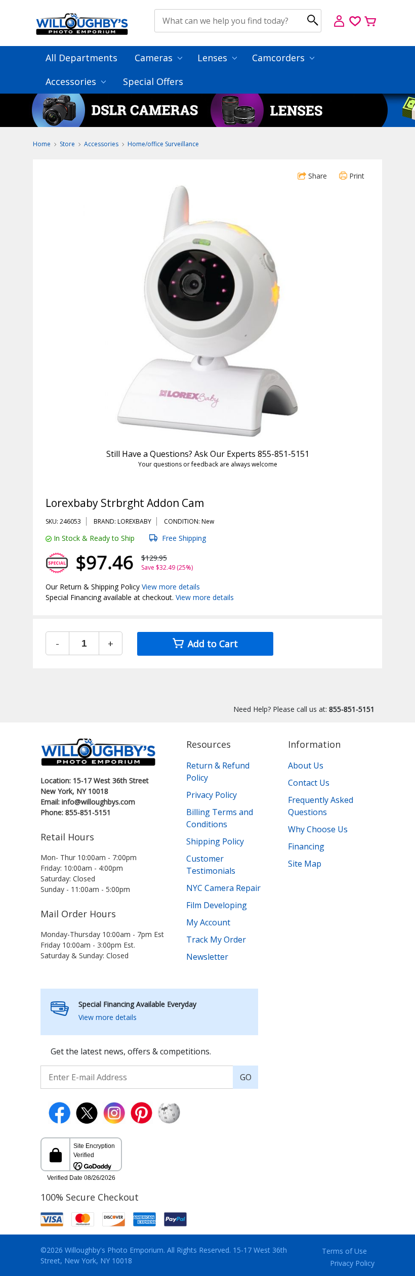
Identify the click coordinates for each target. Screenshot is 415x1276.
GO (246, 1077)
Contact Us (308, 782)
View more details (171, 586)
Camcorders (279, 58)
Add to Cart (211, 643)
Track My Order (216, 939)
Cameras (155, 58)
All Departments (81, 58)
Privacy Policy (211, 794)
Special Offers (153, 81)
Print (355, 176)
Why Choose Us (318, 829)
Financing (306, 846)
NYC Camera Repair (223, 888)
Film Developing (216, 905)
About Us (305, 765)
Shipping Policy (215, 841)
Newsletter (207, 956)
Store (67, 144)
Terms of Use (344, 1251)
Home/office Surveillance (163, 144)
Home (42, 144)
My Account (208, 922)
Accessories (72, 81)
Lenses (213, 58)
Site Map (304, 863)
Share (316, 176)
